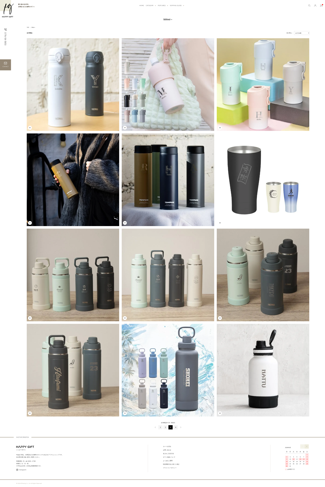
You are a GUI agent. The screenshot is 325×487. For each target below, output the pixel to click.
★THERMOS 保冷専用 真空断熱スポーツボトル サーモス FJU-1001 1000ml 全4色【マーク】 (151, 271)
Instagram (22, 470)
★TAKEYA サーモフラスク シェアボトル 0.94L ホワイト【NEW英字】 (239, 366)
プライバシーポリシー (170, 468)
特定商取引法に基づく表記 (171, 464)
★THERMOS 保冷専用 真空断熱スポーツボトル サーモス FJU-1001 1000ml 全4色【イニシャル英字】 (59, 366)
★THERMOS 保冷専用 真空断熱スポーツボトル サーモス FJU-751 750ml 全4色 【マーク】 (56, 271)
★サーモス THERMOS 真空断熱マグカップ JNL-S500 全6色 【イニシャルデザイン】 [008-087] (57, 81)
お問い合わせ (167, 450)
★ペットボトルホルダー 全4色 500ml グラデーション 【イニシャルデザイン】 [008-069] (245, 81)
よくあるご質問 (167, 460)
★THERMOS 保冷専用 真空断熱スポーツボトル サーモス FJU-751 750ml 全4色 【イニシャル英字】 (248, 271)
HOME (141, 5)
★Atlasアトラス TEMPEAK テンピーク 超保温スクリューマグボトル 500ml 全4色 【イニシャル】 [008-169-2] (156, 176)
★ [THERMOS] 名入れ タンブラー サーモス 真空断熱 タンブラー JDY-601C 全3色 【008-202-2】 (247, 177)
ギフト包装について (169, 457)
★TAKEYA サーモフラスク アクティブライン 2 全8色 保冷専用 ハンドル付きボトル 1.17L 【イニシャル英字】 (156, 366)
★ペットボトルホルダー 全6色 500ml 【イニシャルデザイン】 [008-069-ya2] (146, 81)
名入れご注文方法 (168, 453)
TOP (28, 27)
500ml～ (33, 27)
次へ (181, 427)
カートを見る (167, 446)
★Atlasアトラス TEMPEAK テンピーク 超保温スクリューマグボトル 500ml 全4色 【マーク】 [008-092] (59, 176)
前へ (155, 427)
